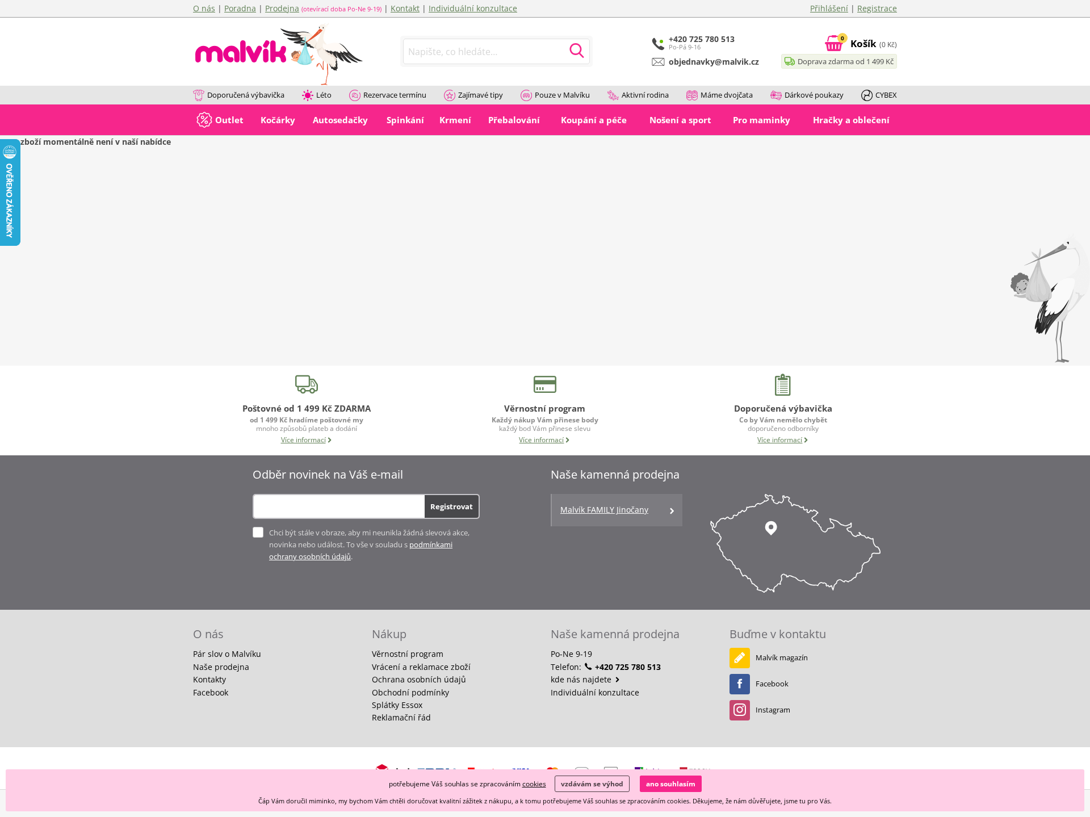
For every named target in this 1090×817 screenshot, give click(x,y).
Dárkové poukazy (814, 95)
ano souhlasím (670, 784)
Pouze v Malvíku (562, 95)
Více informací (303, 439)
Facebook (210, 692)
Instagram (773, 710)
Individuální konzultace (473, 8)
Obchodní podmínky (410, 692)
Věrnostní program (407, 653)
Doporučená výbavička (245, 95)
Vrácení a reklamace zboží (421, 666)
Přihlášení (829, 8)
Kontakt (405, 8)
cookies (534, 784)
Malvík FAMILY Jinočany (604, 509)
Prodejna (282, 8)
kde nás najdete (582, 679)
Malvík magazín (782, 657)
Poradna (240, 8)
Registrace (877, 8)
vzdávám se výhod (592, 784)
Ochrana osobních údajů (419, 679)
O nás (204, 8)
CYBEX (886, 95)
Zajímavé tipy (480, 95)
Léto (324, 95)
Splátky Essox (397, 704)
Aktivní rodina (645, 95)
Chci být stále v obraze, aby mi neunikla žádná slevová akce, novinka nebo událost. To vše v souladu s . (369, 544)
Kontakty (209, 679)
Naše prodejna (221, 666)
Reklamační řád (401, 717)
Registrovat (451, 506)
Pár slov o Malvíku (227, 653)
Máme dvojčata (727, 95)
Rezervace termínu (394, 95)
